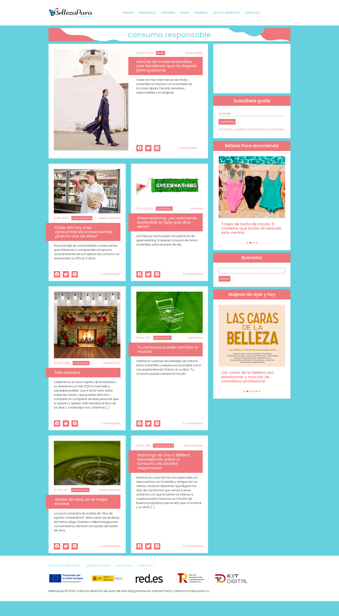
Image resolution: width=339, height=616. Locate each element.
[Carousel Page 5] (256, 391)
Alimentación (162, 338)
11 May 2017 (143, 338)
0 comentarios (193, 423)
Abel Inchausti (193, 445)
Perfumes (168, 13)
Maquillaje (147, 13)
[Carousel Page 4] (256, 243)
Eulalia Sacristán (109, 218)
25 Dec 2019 (62, 363)
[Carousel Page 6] (259, 391)
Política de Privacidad (65, 566)
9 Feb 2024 (61, 218)
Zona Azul (252, 13)
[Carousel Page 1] (247, 243)
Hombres (201, 13)
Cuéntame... (164, 208)
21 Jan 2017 (61, 490)
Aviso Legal (124, 566)
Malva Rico (195, 338)
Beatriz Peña (111, 363)
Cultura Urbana (81, 218)
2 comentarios (187, 148)
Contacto (145, 566)
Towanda (196, 208)
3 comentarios (110, 546)
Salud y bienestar (226, 13)
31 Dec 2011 (143, 445)
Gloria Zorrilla (194, 53)
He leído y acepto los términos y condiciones (253, 129)
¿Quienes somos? (98, 566)
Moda (184, 13)
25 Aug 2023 (144, 208)
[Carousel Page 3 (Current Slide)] (253, 243)
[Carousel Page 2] (250, 243)
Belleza (128, 13)
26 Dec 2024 (144, 53)
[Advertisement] (251, 68)
